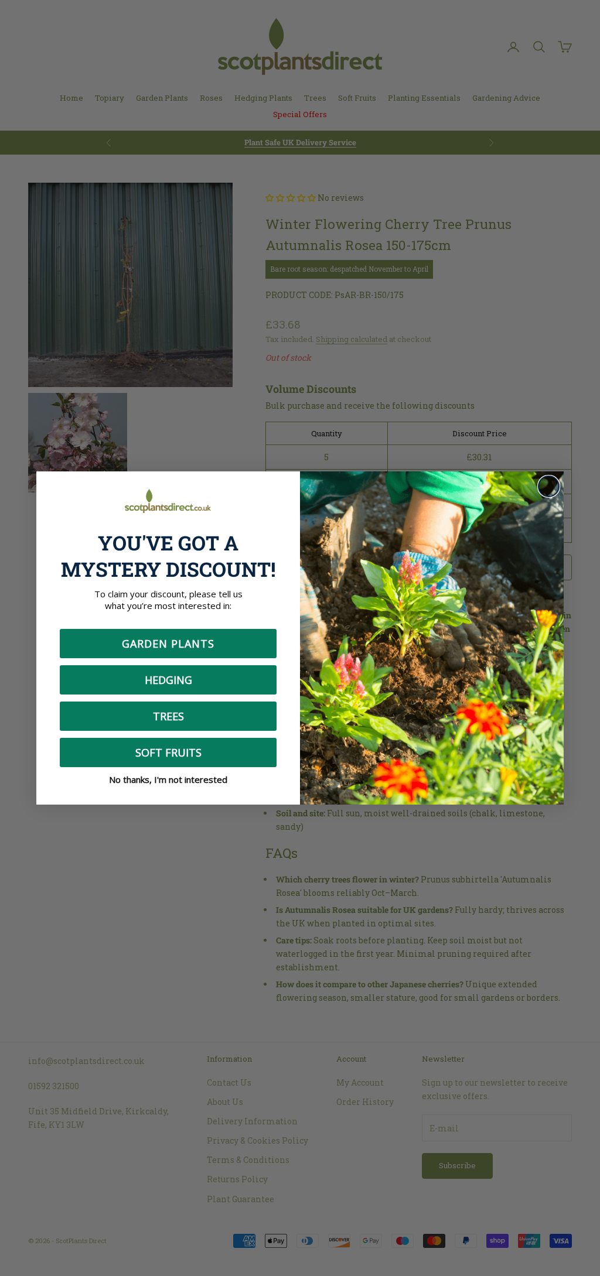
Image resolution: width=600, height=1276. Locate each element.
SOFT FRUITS (168, 752)
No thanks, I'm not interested (168, 779)
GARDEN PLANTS (168, 644)
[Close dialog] (548, 486)
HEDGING (168, 680)
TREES (168, 716)
